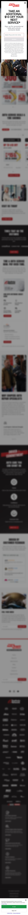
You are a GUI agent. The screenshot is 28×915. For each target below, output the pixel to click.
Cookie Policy (9, 913)
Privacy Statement (16, 913)
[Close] (25, 3)
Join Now (14, 39)
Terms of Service (18, 52)
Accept (14, 906)
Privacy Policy (14, 54)
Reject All (14, 910)
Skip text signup (14, 55)
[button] (26, 900)
